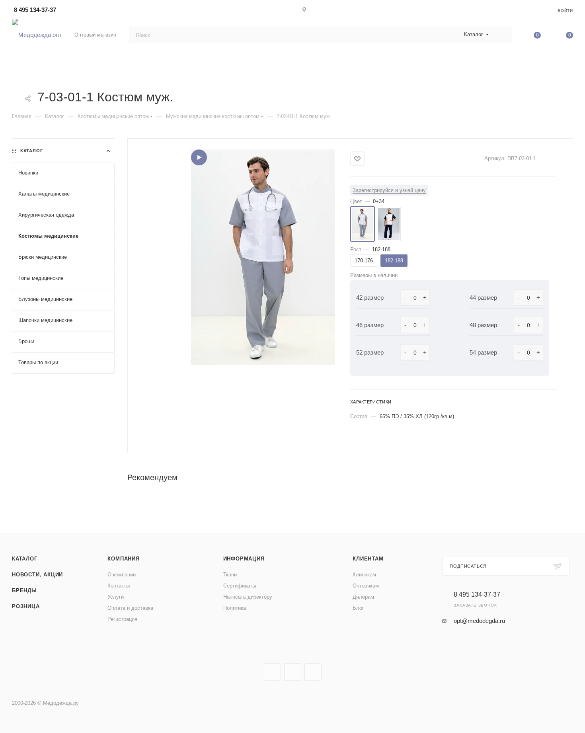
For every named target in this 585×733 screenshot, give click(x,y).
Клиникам (364, 575)
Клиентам (368, 559)
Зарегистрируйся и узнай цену (389, 190)
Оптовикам (366, 586)
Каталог (24, 559)
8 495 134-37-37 (35, 9)
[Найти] (501, 35)
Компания (123, 559)
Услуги (115, 597)
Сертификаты (239, 586)
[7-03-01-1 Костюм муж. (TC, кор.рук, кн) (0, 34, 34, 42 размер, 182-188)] (263, 257)
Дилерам (363, 597)
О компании (121, 575)
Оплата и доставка (130, 608)
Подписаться (468, 566)
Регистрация (122, 619)
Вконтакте (272, 672)
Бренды (24, 590)
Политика (234, 608)
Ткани (230, 575)
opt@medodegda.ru (479, 620)
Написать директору (247, 597)
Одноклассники (313, 672)
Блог (358, 608)
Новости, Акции (37, 575)
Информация (244, 559)
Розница (26, 606)
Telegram (292, 672)
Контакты (118, 586)
